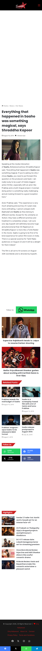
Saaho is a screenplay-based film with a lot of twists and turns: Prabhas (30, 404)
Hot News (19, 106)
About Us (23, 631)
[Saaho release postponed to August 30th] (31, 420)
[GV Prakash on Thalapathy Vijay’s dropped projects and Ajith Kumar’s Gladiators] (8, 531)
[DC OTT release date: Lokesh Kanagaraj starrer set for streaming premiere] (8, 542)
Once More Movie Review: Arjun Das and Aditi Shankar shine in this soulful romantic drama (28, 554)
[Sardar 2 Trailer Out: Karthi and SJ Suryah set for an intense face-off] (8, 520)
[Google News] (26, 309)
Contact (32, 631)
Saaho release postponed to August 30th (28, 429)
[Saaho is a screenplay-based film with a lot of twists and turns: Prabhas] (31, 392)
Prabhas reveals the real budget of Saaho (11, 400)
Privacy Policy (12, 635)
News (12, 106)
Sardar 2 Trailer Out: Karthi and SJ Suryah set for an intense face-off (27, 520)
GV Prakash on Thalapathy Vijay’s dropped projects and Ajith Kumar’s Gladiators (27, 532)
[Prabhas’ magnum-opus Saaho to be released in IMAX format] (11, 420)
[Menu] (39, 6)
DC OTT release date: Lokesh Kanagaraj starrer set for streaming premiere (28, 542)
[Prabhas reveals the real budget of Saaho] (11, 392)
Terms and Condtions (27, 635)
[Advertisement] (21, 33)
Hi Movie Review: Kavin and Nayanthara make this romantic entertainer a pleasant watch (27, 565)
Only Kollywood (13, 631)
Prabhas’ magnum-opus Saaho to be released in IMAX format (10, 430)
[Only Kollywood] (21, 5)
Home (5, 106)
